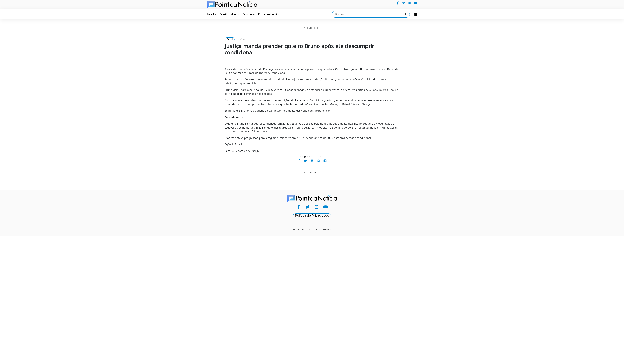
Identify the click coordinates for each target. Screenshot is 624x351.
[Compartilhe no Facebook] (299, 161)
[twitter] (404, 3)
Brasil (223, 14)
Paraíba (211, 14)
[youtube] (415, 3)
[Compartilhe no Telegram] (325, 161)
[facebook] (398, 3)
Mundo (234, 14)
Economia (249, 14)
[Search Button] (406, 14)
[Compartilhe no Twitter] (306, 161)
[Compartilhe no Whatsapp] (319, 161)
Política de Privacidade (312, 215)
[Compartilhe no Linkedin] (312, 161)
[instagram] (409, 3)
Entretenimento (268, 14)
